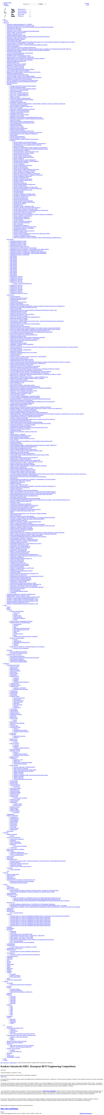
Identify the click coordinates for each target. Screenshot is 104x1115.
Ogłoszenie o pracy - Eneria (17, 126)
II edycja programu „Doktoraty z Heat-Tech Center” (22, 471)
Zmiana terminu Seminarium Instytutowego (20, 420)
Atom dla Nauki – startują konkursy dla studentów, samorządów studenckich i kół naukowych (32, 486)
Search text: (26, 4)
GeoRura (9, 914)
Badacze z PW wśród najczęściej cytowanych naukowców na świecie (24, 72)
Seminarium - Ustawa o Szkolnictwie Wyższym (21, 392)
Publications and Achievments (20, 689)
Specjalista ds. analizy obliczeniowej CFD (23, 206)
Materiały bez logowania (19, 736)
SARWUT (9, 971)
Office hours (16, 631)
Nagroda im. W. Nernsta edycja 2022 (16, 65)
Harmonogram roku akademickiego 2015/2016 (21, 468)
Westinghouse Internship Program (15, 73)
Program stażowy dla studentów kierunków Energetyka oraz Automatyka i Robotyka (30, 407)
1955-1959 (12, 996)
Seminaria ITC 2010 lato (16, 290)
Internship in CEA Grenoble (17, 116)
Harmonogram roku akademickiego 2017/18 (21, 404)
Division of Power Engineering (20, 648)
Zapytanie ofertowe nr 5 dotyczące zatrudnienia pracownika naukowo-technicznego (30, 921)
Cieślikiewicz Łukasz (15, 685)
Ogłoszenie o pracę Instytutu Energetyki (19, 110)
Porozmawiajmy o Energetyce (14, 28)
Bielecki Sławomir (14, 669)
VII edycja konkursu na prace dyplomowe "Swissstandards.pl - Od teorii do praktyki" (30, 371)
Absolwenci (10, 868)
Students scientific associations (14, 654)
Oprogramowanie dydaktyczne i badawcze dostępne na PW (21, 1035)
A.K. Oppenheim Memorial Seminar (19, 591)
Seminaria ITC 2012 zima (16, 282)
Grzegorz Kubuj (14, 300)
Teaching (15, 645)
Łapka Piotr (13, 734)
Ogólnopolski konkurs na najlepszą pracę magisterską (20, 59)
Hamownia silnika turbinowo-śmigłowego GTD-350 (23, 469)
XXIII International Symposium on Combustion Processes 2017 (25, 416)
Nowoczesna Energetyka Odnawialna (19, 863)
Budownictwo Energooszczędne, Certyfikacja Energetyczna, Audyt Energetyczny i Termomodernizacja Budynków (38, 861)
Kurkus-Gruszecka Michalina (17, 723)
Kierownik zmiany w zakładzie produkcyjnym (21, 106)
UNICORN (10, 957)
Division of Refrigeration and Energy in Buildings (25, 636)
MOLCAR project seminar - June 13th (19, 246)
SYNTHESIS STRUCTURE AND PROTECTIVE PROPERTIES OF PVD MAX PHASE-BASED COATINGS (41, 900)
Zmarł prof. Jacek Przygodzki (14, 29)
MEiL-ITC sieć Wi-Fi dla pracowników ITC (21, 501)
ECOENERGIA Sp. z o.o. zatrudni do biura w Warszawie (27, 144)
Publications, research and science (21, 628)
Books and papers (17, 617)
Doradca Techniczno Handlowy (21, 168)
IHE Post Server (22, 9)
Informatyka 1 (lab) (18, 759)
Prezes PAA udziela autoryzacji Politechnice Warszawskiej (24, 411)
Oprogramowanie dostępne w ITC (15, 1028)
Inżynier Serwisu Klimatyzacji (17, 136)
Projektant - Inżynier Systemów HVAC (22, 180)
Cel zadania (13, 974)
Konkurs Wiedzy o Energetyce (17, 482)
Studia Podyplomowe (12, 83)
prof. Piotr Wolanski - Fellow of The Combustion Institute (21, 76)
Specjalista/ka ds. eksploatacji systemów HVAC (24, 226)
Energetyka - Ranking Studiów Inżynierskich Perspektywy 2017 (22, 598)
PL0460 (9, 969)
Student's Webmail (22, 12)
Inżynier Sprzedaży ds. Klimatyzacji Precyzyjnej (21, 131)
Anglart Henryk (14, 817)
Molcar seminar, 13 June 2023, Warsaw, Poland (21, 936)
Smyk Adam (13, 826)
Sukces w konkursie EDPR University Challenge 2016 (23, 449)
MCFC (8, 963)
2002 (11, 1013)
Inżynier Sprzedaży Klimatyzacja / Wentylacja (24, 170)
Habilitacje (9, 993)
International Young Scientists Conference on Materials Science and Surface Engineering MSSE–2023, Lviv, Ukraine (38, 905)
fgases (14, 635)
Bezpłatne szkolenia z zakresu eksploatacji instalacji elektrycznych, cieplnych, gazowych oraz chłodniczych (36, 408)
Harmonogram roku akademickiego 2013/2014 (21, 529)
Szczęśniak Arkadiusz (15, 792)
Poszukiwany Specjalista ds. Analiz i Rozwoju (24, 236)
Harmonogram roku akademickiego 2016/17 (21, 448)
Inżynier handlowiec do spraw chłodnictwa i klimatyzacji (24, 133)
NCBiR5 (9, 972)
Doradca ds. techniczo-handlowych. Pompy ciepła (25, 187)
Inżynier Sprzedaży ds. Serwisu (17, 137)
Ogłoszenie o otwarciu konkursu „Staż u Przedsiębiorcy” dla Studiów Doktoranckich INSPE (32, 517)
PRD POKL (10, 968)
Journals (9, 987)
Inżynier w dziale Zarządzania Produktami (23, 157)
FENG (8, 886)
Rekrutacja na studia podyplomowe (15, 54)
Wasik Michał (13, 802)
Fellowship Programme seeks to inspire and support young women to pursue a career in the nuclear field (35, 328)
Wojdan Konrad (14, 808)
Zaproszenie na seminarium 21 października (20, 504)
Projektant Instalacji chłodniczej (21, 225)
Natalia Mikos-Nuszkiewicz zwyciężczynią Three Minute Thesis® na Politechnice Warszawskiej (30, 27)
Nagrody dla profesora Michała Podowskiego (18, 74)
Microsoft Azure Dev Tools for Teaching (16, 1041)
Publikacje (16, 680)
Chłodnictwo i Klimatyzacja (17, 852)
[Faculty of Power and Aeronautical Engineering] (5, 17)
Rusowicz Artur (14, 783)
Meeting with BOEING (16, 308)
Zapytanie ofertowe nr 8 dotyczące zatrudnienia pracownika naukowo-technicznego (30, 925)
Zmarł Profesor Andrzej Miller (14, 40)
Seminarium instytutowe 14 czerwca (19, 293)
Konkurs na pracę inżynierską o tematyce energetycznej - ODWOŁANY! (28, 363)
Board (8, 608)
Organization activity (18, 700)
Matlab (12, 1038)
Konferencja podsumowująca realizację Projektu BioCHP (24, 367)
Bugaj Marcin (13, 675)
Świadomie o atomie (15, 502)
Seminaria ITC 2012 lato (16, 285)
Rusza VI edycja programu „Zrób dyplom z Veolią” (22, 385)
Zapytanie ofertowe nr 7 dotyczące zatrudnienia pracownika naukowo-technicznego (30, 924)
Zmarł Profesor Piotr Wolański (14, 51)
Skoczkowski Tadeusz (15, 788)
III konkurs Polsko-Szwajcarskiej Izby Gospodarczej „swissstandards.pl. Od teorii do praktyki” (33, 479)
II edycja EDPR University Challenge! (19, 437)
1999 (11, 1009)
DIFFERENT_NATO (12, 894)
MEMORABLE (11, 911)
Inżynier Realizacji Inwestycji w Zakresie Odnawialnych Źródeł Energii (30, 210)
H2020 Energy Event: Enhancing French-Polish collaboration (25, 386)
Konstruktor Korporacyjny (19, 229)
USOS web (20, 16)
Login (87, 4)
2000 (11, 1010)
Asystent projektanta (18, 192)
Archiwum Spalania (15, 989)
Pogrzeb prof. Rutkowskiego (17, 559)
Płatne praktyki (13, 135)
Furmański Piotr (14, 692)
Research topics (17, 615)
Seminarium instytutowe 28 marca (18, 302)
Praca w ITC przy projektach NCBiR (19, 90)
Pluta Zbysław (13, 824)
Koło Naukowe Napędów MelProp (18, 661)
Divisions (9, 609)
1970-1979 (12, 999)
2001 (11, 1012)
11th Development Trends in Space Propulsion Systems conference (26, 370)
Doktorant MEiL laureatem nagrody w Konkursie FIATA (24, 495)
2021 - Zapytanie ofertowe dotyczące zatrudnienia (22, 942)
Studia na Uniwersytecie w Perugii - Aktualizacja (22, 463)
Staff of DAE (16, 612)
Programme (13, 844)
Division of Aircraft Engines (17, 611)
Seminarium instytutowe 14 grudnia (18, 318)
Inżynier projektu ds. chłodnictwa (21, 217)
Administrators (10, 1055)
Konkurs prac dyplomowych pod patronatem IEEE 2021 (23, 334)
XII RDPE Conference (15, 483)
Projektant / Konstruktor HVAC (21, 177)
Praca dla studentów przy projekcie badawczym (24, 142)
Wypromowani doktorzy (19, 618)
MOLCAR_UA (11, 902)
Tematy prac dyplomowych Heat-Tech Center (21, 527)
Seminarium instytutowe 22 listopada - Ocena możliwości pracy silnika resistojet (29, 249)
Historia (15, 619)
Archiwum (12, 140)
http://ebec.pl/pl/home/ (9, 1109)
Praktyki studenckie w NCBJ (17, 382)
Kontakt (12, 836)
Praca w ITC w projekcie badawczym (19, 92)
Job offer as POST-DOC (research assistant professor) (23, 86)
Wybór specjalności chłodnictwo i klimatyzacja (21, 538)
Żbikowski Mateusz (15, 811)
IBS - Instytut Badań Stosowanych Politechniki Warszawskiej (22, 81)
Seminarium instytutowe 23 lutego (18, 343)
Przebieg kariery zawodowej (20, 730)
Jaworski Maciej (14, 710)
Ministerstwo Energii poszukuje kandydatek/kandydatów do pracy (26, 117)
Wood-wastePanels (11, 893)
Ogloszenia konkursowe (16, 91)
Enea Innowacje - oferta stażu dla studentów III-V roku (23, 307)
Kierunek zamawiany (12, 834)
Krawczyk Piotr (14, 718)
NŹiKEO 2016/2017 (18, 778)
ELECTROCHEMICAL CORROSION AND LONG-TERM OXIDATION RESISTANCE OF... (37, 898)
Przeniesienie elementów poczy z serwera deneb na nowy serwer (25, 543)
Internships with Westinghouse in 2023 (19, 304)
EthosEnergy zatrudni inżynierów (18, 102)
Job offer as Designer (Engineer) (18, 87)
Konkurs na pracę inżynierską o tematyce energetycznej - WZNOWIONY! (28, 356)
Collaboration (13, 847)
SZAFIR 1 (9, 927)
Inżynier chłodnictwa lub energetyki (18, 105)
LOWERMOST (11, 944)
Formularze (9, 1016)
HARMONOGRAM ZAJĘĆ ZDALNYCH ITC (22, 360)
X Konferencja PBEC (15, 572)
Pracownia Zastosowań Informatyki (18, 651)
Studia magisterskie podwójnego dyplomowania (21, 364)
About (5, 605)
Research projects (17, 805)
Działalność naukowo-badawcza (21, 682)
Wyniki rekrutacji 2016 (15, 456)
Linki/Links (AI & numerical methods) (22, 762)
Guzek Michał (13, 709)
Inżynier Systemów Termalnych (21, 162)
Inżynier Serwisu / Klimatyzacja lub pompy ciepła (25, 209)
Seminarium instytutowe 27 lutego (18, 243)
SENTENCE (10, 909)
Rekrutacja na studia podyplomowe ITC (16, 38)
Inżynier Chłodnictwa (18, 158)
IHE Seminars (10, 239)
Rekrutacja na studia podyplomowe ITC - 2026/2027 (19, 24)
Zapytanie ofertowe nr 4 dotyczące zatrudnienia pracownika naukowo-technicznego (30, 920)
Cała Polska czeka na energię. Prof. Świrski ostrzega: (23, 472)
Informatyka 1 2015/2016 (19, 687)
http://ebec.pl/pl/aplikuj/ (50, 1091)
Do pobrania (10, 983)
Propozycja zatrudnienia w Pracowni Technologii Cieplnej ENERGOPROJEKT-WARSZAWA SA (37, 237)
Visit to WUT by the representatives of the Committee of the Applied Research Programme (32, 939)
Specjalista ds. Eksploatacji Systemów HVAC (24, 194)
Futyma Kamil (13, 693)
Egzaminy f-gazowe (18, 633)
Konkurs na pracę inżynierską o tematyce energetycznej (23, 431)
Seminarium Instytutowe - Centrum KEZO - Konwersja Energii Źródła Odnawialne (30, 398)
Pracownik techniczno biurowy (20, 199)
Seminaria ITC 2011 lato (16, 287)
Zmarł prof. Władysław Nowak (14, 33)
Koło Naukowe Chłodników (17, 659)
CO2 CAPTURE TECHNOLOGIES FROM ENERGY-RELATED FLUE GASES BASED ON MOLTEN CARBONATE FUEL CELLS (41, 42)
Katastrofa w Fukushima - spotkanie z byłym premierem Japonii (25, 521)
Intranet (5, 1060)
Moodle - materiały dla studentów (15, 1042)
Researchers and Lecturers (13, 665)
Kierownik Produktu (18, 191)
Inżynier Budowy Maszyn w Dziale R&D (23, 228)
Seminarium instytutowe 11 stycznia (18, 315)
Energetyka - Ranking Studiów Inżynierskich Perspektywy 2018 (22, 599)
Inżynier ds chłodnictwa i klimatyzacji (22, 176)
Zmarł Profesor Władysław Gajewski (16, 39)
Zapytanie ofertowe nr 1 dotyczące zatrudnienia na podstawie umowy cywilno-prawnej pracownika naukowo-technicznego (40, 916)
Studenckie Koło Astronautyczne (18, 660)
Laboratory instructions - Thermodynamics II (24, 767)
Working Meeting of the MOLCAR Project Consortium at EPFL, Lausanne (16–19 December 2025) (34, 890)
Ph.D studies (10, 858)
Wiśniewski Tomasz (15, 806)
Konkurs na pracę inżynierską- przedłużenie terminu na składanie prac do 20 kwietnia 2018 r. (32, 401)
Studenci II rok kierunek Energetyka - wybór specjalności (24, 475)
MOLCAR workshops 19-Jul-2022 (15, 66)
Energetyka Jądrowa (15, 862)
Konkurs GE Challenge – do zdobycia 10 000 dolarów (23, 409)
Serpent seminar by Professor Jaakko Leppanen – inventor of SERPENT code (29, 377)
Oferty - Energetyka (18, 224)
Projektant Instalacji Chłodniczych (21, 218)
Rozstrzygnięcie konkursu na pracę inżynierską (21, 400)
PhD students (10, 831)
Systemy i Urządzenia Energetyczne (19, 853)
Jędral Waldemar (14, 820)
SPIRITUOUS (10, 908)
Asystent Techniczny (18, 219)
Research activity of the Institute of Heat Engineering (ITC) (21, 879)
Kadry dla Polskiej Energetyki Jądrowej (19, 565)
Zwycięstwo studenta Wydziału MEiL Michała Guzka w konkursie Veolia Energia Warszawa (32, 419)
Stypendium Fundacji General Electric (19, 564)
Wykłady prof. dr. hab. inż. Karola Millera (20, 580)
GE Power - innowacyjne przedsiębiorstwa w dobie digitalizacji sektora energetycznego (31, 441)
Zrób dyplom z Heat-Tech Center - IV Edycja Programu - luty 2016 (26, 461)
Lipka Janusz (13, 733)
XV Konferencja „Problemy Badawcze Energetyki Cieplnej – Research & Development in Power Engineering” (37, 321)
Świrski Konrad (14, 796)
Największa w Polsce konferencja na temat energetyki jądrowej (25, 509)
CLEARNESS (10, 887)
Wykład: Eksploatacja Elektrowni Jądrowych (21, 558)
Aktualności (16, 812)
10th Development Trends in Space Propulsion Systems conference (26, 422)
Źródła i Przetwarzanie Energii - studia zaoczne (24, 769)
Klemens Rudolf (14, 821)
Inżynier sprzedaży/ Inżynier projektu (22, 155)
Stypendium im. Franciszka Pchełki (15, 68)
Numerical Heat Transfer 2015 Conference (20, 480)
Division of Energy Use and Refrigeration (20, 622)
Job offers (9, 84)
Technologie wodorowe (16, 865)
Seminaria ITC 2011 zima (16, 286)
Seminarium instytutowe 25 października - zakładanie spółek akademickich (28, 252)
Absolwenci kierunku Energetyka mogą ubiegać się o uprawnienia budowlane (29, 412)
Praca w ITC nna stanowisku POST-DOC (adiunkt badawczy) (25, 317)
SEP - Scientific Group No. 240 (21, 629)
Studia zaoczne (10, 856)
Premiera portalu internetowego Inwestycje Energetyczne (24, 457)
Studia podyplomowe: (15, 589)
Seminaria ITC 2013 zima (16, 279)
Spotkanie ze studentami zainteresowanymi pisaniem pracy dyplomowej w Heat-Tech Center (32, 525)
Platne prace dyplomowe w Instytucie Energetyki (22, 121)
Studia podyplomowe (12, 859)
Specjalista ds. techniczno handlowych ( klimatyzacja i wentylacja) (26, 132)
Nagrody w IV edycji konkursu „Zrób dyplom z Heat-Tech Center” (26, 450)
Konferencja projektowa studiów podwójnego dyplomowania (25, 954)
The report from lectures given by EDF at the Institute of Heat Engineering (28, 476)
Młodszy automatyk (15, 96)
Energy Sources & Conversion (20, 768)
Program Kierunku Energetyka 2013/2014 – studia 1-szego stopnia (26, 535)
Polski (5, 2)
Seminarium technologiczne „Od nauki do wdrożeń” (22, 424)
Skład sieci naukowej (15, 975)
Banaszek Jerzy (14, 668)
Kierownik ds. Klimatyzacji (20, 183)
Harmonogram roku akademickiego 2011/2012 (21, 570)
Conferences (13, 592)
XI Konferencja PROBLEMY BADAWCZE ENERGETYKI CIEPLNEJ (28, 536)
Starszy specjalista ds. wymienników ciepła (23, 172)
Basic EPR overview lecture (17, 325)
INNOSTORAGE (11, 949)
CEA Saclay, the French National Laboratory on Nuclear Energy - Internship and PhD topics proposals (35, 368)
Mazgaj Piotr (13, 715)
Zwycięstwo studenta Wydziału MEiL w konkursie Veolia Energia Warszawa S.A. (30, 330)
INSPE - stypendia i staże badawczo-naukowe (21, 523)
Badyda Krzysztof (14, 666)
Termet (8, 967)
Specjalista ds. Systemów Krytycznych (22, 189)
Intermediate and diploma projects (21, 642)
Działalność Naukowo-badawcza (21, 748)
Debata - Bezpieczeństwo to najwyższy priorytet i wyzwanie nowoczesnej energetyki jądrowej (33, 491)
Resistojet (15, 742)
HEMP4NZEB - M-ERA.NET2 (15, 948)
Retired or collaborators (12, 815)
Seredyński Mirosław (15, 785)
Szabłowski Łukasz (15, 790)
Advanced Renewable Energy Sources (22, 779)
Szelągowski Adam (14, 793)
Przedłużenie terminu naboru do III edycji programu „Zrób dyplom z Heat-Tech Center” (31, 494)
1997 (11, 1006)
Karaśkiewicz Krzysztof (16, 714)
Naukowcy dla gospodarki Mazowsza (22, 283)
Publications (16, 703)
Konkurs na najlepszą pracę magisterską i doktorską (22, 464)
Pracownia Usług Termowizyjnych (18, 653)
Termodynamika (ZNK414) (20, 763)
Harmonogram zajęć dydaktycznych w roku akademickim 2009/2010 (26, 587)
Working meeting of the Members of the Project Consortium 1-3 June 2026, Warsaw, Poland (32, 891)
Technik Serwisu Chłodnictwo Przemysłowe (24, 202)
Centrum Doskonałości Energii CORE (16, 35)
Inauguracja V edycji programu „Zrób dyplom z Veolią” (23, 390)
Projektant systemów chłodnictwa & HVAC (24, 230)
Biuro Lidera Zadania (15, 977)
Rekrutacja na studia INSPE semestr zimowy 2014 (22, 510)
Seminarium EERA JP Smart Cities (18, 520)
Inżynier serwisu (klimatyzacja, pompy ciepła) (24, 211)
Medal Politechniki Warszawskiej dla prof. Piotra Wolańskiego (25, 498)
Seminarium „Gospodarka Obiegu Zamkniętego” (22, 344)
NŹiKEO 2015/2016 (18, 776)
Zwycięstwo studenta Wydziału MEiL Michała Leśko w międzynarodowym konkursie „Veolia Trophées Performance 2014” (40, 499)
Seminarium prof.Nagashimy (17, 566)
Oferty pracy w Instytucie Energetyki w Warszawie (22, 109)
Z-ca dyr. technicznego (18, 164)
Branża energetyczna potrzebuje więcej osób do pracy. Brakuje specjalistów (31, 233)
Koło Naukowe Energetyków (17, 656)
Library (9, 607)
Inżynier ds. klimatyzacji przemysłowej (22, 165)
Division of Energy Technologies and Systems (21, 621)
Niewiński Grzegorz (15, 750)
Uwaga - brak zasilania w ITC (17, 531)
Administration (10, 814)
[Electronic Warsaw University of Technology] (30, 16)
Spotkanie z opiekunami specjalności (19, 418)
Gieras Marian (13, 695)
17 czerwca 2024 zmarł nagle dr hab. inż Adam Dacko (20, 53)
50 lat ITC (9, 986)
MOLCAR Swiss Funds (13, 888)
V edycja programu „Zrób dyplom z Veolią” (20, 393)
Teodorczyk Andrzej (15, 799)
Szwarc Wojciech (14, 828)
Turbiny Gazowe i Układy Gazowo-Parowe (20, 866)
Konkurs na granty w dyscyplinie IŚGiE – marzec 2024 (20, 43)
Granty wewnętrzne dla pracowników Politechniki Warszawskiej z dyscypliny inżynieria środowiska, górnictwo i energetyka (40, 362)
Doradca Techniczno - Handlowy (21, 150)
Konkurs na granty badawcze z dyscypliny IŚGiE (22, 314)
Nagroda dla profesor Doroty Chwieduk (16, 64)
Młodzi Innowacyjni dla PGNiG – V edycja (20, 375)
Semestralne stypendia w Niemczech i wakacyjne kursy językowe (26, 555)
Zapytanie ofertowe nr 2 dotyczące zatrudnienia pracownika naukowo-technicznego (30, 917)
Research (15, 639)
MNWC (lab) (16, 761)
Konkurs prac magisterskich (17, 557)
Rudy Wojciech (14, 782)
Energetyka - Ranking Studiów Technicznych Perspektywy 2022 (22, 603)
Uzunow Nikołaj (14, 800)
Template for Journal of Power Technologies (21, 984)
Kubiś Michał (13, 721)
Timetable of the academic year (17, 562)
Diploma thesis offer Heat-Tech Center (19, 544)
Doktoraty (9, 994)
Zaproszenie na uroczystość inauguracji (19, 452)
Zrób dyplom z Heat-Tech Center (18, 497)
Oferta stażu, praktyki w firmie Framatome (20, 98)
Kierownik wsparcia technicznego (21, 222)
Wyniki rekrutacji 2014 (15, 514)
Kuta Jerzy (12, 724)
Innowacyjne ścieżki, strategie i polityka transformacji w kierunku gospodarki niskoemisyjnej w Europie (35, 329)
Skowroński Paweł (14, 789)
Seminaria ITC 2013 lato (16, 280)
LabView (12, 1039)
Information (13, 840)
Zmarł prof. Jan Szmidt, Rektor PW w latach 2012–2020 (20, 25)
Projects (5, 884)
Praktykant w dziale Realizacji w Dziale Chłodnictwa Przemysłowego (27, 118)
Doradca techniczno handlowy (17, 129)
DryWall (9, 961)
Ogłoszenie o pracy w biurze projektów (19, 114)
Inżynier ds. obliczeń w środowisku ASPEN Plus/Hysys (26, 207)
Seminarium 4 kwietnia (15, 430)
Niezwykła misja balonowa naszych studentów (18, 70)
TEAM (8, 1017)
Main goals (13, 1020)
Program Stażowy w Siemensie (17, 434)
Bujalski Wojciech (14, 676)
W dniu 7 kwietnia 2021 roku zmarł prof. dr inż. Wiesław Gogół (22, 80)
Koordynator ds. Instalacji (19, 203)
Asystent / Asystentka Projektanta (21, 235)
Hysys (8, 1054)
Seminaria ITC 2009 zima (16, 292)
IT (4, 1025)
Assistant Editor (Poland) (16, 101)
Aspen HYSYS (14, 1031)
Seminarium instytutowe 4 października (19, 254)
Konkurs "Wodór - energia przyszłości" (16, 32)
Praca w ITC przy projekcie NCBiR (19, 319)
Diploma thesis (17, 707)
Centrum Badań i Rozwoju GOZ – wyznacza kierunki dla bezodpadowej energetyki (27, 44)
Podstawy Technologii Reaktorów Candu (20, 551)
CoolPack (12, 1050)
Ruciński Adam (14, 780)
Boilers (15, 720)
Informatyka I (16, 786)
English (6, 4)
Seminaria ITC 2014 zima (16, 276)
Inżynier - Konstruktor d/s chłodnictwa (22, 221)
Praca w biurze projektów (16, 107)
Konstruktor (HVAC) (18, 181)
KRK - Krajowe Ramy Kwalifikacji (15, 849)
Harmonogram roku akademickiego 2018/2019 (21, 389)
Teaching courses (17, 803)
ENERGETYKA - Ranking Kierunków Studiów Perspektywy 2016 (23, 597)
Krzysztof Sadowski (15, 296)
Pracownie (9, 650)
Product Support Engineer (16, 125)
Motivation (12, 1019)
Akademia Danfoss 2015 (16, 489)
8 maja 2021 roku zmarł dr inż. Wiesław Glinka (21, 333)
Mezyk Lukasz (13, 740)
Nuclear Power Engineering (13, 837)
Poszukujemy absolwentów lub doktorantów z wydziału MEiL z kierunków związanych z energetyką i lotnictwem (37, 103)
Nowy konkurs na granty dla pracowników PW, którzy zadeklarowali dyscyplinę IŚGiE (31, 332)
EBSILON (12, 1029)
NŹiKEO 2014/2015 (18, 773)
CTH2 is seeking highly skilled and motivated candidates (20, 69)
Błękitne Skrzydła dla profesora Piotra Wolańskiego (19, 79)
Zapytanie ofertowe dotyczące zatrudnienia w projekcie (23, 946)
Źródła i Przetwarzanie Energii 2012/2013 (23, 771)
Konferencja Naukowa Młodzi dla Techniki (20, 435)
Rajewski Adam (14, 765)
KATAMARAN (11, 953)
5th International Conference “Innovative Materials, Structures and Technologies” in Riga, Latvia (33, 310)
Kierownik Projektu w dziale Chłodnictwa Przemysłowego (24, 139)
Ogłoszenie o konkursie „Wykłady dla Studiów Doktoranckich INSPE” (27, 519)
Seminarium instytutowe (16, 345)
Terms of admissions (15, 841)
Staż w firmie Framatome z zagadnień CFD (20, 349)
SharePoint (9, 1053)
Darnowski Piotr (14, 686)
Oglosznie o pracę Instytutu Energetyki (19, 111)
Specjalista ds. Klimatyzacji (16, 113)
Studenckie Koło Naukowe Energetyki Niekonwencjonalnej (24, 657)
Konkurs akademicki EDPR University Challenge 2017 (23, 446)
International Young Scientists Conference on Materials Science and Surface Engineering (28, 36)
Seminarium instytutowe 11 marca (18, 241)
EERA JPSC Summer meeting (17, 394)
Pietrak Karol (13, 758)
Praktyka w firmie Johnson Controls (18, 379)
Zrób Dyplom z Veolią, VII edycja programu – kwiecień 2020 (25, 366)
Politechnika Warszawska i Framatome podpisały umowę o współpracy (27, 378)
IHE (5, 19)
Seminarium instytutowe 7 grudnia (18, 322)
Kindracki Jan (13, 717)
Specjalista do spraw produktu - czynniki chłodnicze (26, 161)
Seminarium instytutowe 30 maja (18, 299)
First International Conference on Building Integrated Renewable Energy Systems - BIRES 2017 (33, 445)
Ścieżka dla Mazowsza (12, 956)
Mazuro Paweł (13, 739)
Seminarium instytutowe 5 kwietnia (18, 311)
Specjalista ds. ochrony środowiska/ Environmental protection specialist (30, 149)
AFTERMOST (10, 928)
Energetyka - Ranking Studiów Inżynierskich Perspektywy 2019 (22, 601)
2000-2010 (12, 1003)
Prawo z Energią (14, 439)
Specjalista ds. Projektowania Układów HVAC (24, 195)
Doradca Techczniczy (15, 120)
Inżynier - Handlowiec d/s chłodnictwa (22, 215)
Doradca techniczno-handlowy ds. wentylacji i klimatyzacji (27, 188)
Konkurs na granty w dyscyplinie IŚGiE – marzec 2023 (20, 57)
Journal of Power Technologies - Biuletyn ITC (21, 992)
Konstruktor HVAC (18, 204)
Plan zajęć (15, 706)
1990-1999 (12, 1002)
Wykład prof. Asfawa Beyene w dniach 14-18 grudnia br (24, 585)
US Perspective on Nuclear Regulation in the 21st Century (24, 505)
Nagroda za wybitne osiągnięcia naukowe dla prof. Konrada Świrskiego (24, 77)
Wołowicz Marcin (14, 809)
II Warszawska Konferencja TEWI (18, 549)
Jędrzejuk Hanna (14, 711)
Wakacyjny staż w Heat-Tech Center (19, 484)
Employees (16, 643)
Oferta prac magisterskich (13, 46)
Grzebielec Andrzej (14, 696)
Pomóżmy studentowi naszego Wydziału (20, 547)
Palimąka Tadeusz (14, 756)
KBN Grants (10, 877)
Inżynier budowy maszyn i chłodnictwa (22, 213)
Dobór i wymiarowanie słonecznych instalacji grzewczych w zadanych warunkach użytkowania (33, 534)
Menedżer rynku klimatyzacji (20, 166)
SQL (8, 871)
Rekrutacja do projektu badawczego (18, 128)
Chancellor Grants (11, 878)
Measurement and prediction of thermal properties (22, 881)
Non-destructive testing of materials (18, 882)
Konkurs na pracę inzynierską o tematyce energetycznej (23, 340)
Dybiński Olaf (13, 690)
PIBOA (12, 433)
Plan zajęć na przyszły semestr (17, 588)
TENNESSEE (10, 964)
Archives (6, 981)
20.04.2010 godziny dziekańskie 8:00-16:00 (20, 579)
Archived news (10, 295)
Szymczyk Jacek (14, 795)
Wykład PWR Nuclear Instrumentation (19, 553)
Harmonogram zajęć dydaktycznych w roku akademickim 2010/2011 (26, 576)
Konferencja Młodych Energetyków (19, 542)
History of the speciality (16, 843)
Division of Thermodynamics (17, 638)
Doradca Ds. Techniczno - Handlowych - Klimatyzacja (26, 173)
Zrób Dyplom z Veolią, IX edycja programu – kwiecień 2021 (25, 338)
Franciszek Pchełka (14, 355)
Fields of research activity (13, 874)
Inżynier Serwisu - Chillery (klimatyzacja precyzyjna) (26, 169)
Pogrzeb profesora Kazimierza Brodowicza (20, 577)
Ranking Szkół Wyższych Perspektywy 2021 (18, 602)
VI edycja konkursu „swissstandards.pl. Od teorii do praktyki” (25, 396)
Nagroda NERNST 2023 (13, 62)
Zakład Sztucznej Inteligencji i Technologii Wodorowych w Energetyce (27, 646)
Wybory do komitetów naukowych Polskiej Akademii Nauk (21, 47)
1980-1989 (12, 1000)
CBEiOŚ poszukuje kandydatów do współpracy (21, 528)
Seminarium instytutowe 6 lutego (18, 245)
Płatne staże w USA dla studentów (18, 550)
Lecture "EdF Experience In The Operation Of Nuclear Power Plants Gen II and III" (30, 423)
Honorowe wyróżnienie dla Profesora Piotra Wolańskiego (24, 490)
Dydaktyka (16, 679)
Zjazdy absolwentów (15, 869)
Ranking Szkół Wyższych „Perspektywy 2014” (18, 595)
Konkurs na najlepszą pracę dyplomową (19, 487)
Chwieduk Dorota (14, 683)
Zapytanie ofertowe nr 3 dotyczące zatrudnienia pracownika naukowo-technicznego (30, 918)
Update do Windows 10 (16, 1051)
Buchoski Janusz (14, 673)
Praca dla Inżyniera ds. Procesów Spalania (23, 153)
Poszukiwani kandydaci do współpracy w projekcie (22, 506)
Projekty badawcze (18, 702)
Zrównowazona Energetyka (17, 855)
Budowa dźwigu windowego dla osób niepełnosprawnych (24, 554)
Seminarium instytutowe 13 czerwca (19, 297)
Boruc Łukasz (13, 672)
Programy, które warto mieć (13, 1048)
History (15, 632)
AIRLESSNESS (11, 945)
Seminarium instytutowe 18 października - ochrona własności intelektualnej (28, 253)
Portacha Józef (13, 825)
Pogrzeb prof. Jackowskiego (17, 561)
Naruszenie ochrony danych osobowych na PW (21, 359)
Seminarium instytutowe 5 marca (18, 242)
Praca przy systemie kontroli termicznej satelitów (22, 99)
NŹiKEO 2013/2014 (18, 772)
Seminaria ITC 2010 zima (16, 289)
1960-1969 (12, 997)
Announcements (17, 624)
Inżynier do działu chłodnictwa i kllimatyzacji (24, 184)
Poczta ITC (9, 1026)
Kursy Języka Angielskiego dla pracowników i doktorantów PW (25, 584)
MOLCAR (9, 929)
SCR (8, 960)
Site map (87, 3)
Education (15, 625)
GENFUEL (10, 959)
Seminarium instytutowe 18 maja (18, 336)
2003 (11, 1014)
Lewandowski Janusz (15, 727)
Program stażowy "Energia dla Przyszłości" (20, 426)
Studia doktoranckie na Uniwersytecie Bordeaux (21, 381)
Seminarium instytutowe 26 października (20, 326)
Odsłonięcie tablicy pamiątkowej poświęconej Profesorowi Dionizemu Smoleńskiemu (30, 388)
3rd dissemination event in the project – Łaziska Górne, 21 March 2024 (27, 935)
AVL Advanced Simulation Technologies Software (22, 1033)
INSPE (12, 512)
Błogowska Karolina (15, 670)
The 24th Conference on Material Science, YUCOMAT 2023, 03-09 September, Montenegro (32, 904)
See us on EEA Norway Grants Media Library (21, 934)
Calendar (6, 21)
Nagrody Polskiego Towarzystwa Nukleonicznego (22, 453)
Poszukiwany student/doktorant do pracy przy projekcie (23, 352)
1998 (11, 1007)
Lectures (15, 614)
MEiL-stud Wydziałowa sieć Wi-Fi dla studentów (22, 516)
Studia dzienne (10, 850)
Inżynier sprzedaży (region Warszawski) (23, 200)
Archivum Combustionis (16, 990)
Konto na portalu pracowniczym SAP (19, 358)
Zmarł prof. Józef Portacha (16, 303)
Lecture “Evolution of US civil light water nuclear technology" (25, 323)
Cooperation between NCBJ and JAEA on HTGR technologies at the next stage (29, 373)
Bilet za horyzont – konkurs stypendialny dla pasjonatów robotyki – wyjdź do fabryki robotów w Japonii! (35, 374)
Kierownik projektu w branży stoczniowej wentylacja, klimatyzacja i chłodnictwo (33, 214)
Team (14, 627)
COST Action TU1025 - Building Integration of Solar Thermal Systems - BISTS (29, 454)
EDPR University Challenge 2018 (18, 405)
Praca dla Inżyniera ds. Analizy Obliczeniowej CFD (25, 151)
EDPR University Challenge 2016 (18, 467)
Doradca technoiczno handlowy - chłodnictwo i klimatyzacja (28, 174)
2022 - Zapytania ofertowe (16, 912)
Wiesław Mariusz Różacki (16, 341)
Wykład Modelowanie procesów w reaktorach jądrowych (24, 539)
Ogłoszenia (16, 677)
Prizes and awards (17, 704)
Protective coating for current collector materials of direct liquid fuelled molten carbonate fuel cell (36, 899)
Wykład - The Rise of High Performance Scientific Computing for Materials (28, 465)
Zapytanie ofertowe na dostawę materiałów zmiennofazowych (25, 951)
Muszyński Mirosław (15, 749)
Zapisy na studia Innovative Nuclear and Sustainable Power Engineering (27, 524)
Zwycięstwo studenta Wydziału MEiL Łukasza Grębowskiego (25, 397)
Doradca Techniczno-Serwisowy (21, 154)
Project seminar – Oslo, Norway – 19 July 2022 (21, 938)
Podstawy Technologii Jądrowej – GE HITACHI (22, 568)
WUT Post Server (22, 11)
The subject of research (19, 697)
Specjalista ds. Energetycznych (20, 196)
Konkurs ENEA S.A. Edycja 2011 (18, 574)
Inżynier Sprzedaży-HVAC (20, 185)
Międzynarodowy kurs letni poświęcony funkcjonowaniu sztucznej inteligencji (26, 58)
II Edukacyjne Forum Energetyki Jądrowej (20, 428)
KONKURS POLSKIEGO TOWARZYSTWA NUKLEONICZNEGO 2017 (29, 427)
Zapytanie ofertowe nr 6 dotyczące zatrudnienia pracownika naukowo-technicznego (30, 922)
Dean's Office (21, 14)
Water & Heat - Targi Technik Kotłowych (20, 546)
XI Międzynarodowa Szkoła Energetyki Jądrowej (19, 55)
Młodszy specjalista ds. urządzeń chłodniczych (24, 159)
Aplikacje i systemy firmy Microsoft (18, 1037)
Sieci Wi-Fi (9, 1044)
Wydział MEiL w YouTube (13, 1057)
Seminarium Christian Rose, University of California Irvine (21, 594)
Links (5, 1058)
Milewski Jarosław (14, 743)
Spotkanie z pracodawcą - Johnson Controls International (24, 540)
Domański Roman (14, 818)
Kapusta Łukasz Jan (15, 713)
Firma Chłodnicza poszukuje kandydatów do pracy (22, 122)
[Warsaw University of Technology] (13, 16)
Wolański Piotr (13, 829)
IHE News (6, 22)
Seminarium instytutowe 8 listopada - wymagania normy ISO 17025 (26, 250)
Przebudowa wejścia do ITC (17, 569)
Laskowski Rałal (14, 725)
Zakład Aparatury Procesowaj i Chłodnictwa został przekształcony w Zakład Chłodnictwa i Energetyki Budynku (37, 532)
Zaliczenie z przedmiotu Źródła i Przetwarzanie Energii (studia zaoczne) (30, 775)
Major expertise (17, 699)
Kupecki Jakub (13, 822)
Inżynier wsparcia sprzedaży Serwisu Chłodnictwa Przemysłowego (29, 143)
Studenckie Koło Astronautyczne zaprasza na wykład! (23, 583)
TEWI (8, 978)
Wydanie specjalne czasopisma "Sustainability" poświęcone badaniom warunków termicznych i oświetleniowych (37, 306)
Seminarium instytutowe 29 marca (18, 313)
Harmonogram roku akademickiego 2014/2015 (21, 508)
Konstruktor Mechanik (15, 124)
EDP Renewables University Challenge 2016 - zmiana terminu (25, 460)
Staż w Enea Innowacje (16, 383)
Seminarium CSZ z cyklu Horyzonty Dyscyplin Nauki (23, 247)
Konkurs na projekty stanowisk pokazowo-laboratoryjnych (24, 573)
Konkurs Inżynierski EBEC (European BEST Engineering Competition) (27, 337)
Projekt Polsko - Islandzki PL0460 (18, 581)
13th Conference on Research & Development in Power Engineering (26, 415)
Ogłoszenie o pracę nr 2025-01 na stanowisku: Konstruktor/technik (23, 31)
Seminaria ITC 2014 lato (16, 277)
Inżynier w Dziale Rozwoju (20, 232)
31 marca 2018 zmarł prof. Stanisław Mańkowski (22, 403)
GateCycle (12, 1032)
